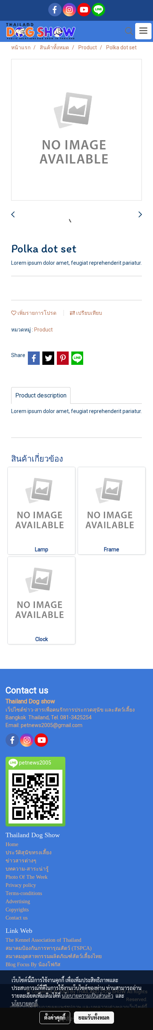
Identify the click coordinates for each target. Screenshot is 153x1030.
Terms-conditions (24, 893)
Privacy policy (21, 885)
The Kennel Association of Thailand (43, 940)
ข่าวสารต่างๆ (21, 861)
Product (43, 330)
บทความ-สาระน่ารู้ (27, 869)
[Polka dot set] (76, 130)
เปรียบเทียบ (88, 313)
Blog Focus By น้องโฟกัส (33, 964)
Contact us (16, 918)
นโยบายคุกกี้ (25, 1003)
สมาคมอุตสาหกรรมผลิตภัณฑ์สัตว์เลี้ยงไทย (54, 956)
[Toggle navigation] (143, 31)
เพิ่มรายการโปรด (36, 313)
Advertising (18, 901)
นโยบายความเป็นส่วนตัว (87, 995)
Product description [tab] (40, 395)
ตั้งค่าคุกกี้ (54, 1017)
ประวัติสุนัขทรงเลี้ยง (29, 852)
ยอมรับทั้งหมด (94, 1017)
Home (12, 844)
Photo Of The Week (27, 877)
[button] (126, 31)
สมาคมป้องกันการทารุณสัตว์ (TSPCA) (49, 948)
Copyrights (17, 909)
